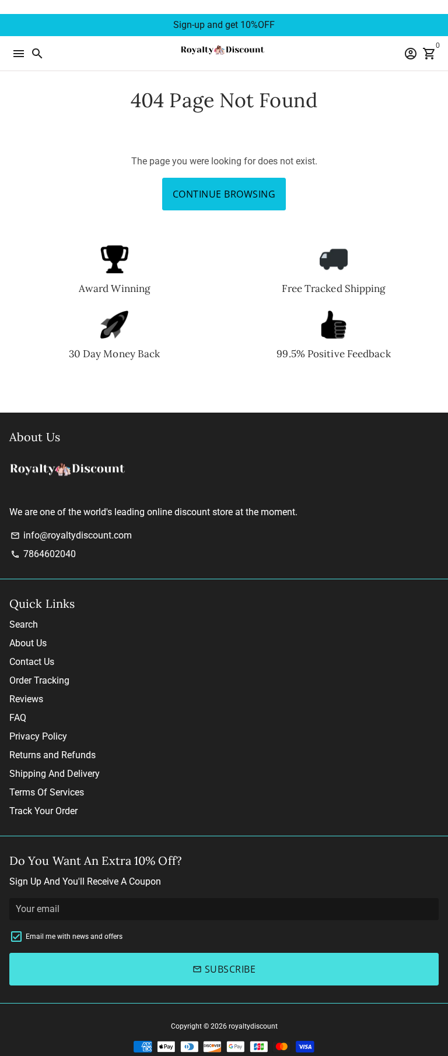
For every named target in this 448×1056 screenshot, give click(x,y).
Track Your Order (43, 810)
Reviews (26, 699)
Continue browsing (224, 194)
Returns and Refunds (52, 755)
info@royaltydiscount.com (71, 535)
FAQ (17, 717)
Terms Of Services (46, 792)
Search (23, 624)
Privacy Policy (38, 736)
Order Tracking (39, 680)
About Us (28, 643)
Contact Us (31, 661)
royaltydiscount (253, 1026)
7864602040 (43, 553)
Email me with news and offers (74, 936)
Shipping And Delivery (54, 773)
